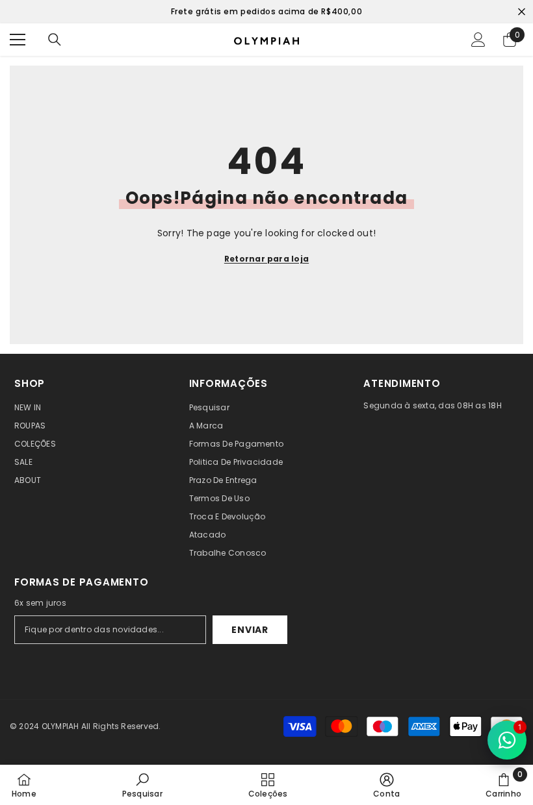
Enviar (249, 629)
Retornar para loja (266, 258)
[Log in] (478, 39)
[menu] (17, 39)
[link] (142, 784)
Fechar (521, 12)
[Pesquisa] (54, 39)
